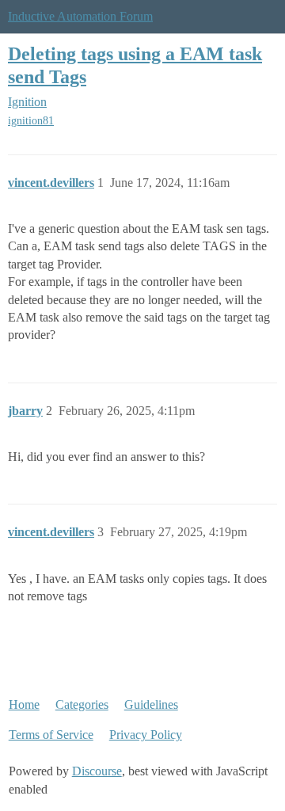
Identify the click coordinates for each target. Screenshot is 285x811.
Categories (81, 704)
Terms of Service (51, 734)
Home (24, 704)
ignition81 (31, 121)
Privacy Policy (145, 734)
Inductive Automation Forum (80, 16)
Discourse (97, 771)
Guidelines (151, 704)
